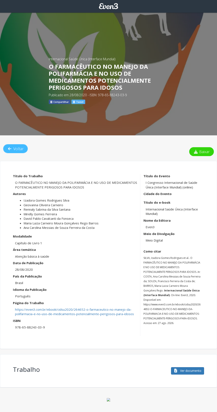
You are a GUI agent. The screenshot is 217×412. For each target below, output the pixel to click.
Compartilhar (61, 101)
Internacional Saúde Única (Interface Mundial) (82, 59)
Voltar (18, 148)
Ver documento (190, 371)
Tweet (79, 101)
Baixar (204, 151)
